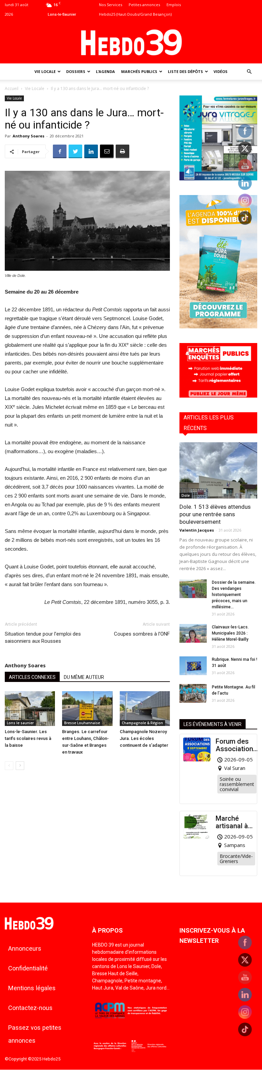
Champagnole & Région (142, 722)
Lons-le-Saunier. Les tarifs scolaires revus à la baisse (28, 738)
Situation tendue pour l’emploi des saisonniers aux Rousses (43, 637)
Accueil (11, 88)
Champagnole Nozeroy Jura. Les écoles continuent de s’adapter (144, 738)
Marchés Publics (139, 71)
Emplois (173, 4)
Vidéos (221, 71)
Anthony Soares (28, 135)
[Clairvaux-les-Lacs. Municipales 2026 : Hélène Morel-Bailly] (193, 633)
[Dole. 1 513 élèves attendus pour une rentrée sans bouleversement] (218, 470)
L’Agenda (105, 71)
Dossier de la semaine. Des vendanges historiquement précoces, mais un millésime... (234, 594)
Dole (185, 495)
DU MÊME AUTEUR (84, 677)
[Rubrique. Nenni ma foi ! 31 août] (193, 665)
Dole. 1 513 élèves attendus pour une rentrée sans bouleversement (215, 514)
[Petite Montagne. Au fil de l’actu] (193, 693)
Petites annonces (144, 4)
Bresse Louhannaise (82, 722)
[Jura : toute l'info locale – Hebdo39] (131, 42)
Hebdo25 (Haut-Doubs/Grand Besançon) (135, 14)
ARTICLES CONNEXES (32, 677)
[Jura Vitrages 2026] (218, 178)
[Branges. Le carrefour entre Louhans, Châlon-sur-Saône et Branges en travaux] (87, 708)
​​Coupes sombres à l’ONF (142, 634)
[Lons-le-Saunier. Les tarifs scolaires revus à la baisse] (30, 708)
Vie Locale (45, 71)
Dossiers (75, 71)
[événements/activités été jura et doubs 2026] (218, 326)
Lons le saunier (20, 722)
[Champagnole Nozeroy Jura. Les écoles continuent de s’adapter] (145, 708)
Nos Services (110, 4)
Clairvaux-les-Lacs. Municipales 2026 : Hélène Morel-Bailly (230, 633)
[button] (249, 72)
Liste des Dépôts (185, 71)
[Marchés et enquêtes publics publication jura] (218, 395)
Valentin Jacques (196, 530)
